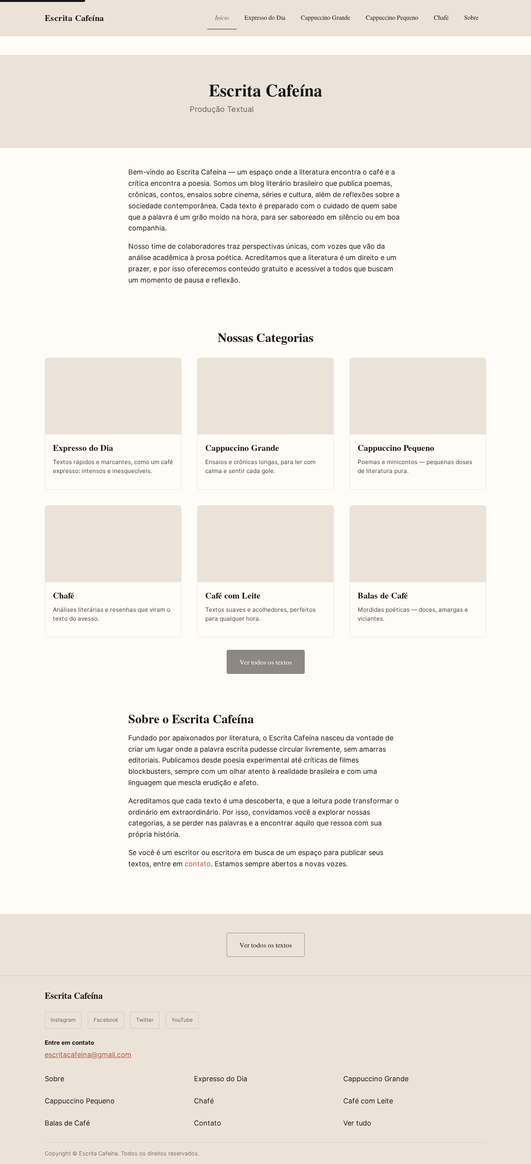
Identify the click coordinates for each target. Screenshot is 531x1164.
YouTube (182, 1020)
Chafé (441, 17)
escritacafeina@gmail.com (88, 1055)
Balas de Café (67, 1123)
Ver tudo (357, 1123)
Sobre (471, 17)
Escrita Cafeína (74, 995)
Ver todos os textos (265, 662)
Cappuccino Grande (325, 17)
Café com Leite (368, 1101)
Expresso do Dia (265, 17)
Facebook (106, 1020)
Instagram (63, 1020)
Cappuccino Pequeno (392, 17)
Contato (207, 1123)
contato (198, 864)
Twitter (145, 1020)
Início (222, 17)
